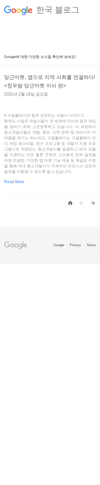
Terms (91, 245)
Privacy (76, 245)
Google (59, 245)
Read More (14, 182)
